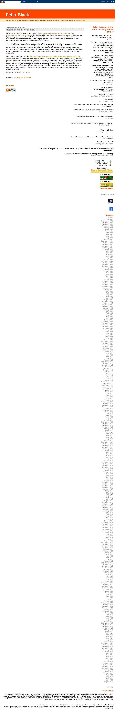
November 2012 (107, 405)
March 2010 (109, 351)
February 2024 (108, 631)
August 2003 (108, 219)
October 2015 (108, 464)
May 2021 (109, 576)
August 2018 (108, 521)
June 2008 (109, 316)
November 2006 (107, 284)
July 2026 (109, 680)
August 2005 (108, 259)
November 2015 (107, 465)
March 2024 (109, 633)
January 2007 (108, 288)
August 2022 (108, 601)
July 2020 (109, 559)
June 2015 (109, 457)
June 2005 (109, 256)
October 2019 (108, 544)
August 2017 (108, 501)
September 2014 (107, 442)
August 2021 (108, 581)
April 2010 (109, 353)
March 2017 (109, 492)
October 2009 (108, 343)
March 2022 (109, 593)
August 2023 (108, 621)
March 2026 (109, 673)
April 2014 (109, 434)
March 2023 (109, 613)
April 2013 (109, 413)
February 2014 (108, 430)
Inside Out (109, 118)
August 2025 (108, 661)
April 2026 (109, 675)
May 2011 (109, 375)
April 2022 (109, 594)
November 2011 (107, 385)
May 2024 (109, 636)
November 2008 (107, 325)
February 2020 (108, 551)
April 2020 (109, 554)
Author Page (81, 20)
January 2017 (108, 489)
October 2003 (108, 222)
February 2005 (108, 249)
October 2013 (108, 424)
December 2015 (107, 467)
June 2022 (109, 598)
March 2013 (109, 412)
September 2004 (107, 241)
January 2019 (108, 529)
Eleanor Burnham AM (105, 101)
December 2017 (107, 507)
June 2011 (109, 377)
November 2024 (107, 646)
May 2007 (109, 295)
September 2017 (107, 502)
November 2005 (107, 264)
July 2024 (109, 640)
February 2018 (108, 511)
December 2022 (107, 608)
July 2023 (109, 620)
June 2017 (109, 497)
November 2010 (107, 365)
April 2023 (109, 614)
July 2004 (109, 238)
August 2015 (108, 460)
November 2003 (107, 224)
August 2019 (108, 541)
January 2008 (108, 308)
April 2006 (109, 273)
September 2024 (107, 643)
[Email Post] (28, 72)
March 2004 (109, 231)
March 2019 (109, 532)
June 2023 (109, 618)
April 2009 (109, 333)
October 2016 (108, 484)
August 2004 (108, 239)
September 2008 (107, 321)
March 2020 (109, 553)
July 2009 (109, 338)
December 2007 (107, 306)
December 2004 (107, 246)
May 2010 (109, 355)
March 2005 (109, 251)
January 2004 (108, 228)
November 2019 (107, 546)
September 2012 (107, 402)
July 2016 (109, 479)
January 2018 (108, 509)
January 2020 (108, 549)
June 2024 (109, 638)
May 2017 (109, 496)
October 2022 (108, 604)
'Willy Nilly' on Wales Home (103, 144)
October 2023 (108, 625)
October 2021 (108, 584)
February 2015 (108, 450)
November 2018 (107, 526)
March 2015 (109, 452)
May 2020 (109, 556)
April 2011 (109, 373)
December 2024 (107, 648)
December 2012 (107, 407)
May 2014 (109, 435)
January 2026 (108, 670)
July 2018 (109, 519)
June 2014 (109, 437)
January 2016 (108, 469)
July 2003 (109, 217)
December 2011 (107, 387)
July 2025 (109, 660)
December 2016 (107, 487)
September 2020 (107, 563)
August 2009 (108, 340)
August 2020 (108, 561)
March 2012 (109, 392)
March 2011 (109, 372)
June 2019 (109, 537)
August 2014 (108, 440)
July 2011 (109, 378)
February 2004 (108, 229)
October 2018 (108, 524)
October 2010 (108, 363)
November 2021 (107, 586)
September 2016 (107, 482)
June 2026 (109, 678)
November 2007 (107, 305)
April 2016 (109, 474)
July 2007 (109, 298)
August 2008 (108, 320)
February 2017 (108, 491)
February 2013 (108, 410)
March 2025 (109, 653)
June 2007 (109, 296)
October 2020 (108, 564)
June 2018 (109, 517)
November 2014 (107, 445)
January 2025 (108, 650)
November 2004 (107, 244)
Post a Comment (24, 78)
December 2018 (107, 527)
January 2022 (108, 589)
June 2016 (109, 477)
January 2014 (108, 429)
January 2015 (108, 449)
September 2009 (107, 341)
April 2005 (109, 253)
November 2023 (107, 626)
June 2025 (109, 658)
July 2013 (109, 418)
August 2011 (108, 380)
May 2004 (109, 234)
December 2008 (107, 326)
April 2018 (109, 514)
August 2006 (108, 279)
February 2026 (108, 671)
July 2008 (109, 318)
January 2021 (108, 569)
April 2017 (109, 494)
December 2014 (107, 447)
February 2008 (108, 310)
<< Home (10, 86)
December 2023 (107, 628)
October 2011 (108, 383)
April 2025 (109, 655)
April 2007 (109, 293)
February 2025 (108, 651)
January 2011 (108, 368)
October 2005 (108, 263)
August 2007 (108, 300)
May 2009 (109, 335)
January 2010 (108, 348)
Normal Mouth (108, 84)
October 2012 (108, 403)
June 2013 (109, 417)
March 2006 (109, 271)
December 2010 (107, 367)
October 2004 (108, 243)
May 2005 (109, 254)
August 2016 (108, 480)
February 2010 (108, 350)
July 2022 (109, 599)
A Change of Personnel (105, 132)
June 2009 (109, 336)
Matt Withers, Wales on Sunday (102, 96)
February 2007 (108, 289)
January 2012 (108, 388)
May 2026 (109, 676)
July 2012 (109, 398)
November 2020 (107, 566)
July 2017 (109, 499)
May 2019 (109, 536)
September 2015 (107, 462)
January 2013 (108, 408)
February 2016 (108, 470)
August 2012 (108, 400)
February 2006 (108, 269)
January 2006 (108, 268)
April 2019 (109, 534)
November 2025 (107, 666)
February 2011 (108, 370)
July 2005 (109, 258)
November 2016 (107, 486)
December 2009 (107, 346)
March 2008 (109, 311)
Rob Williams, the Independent (102, 155)
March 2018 (109, 512)
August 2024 (108, 641)
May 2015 (109, 455)
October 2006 (108, 283)
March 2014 (109, 432)
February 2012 (108, 390)
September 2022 (107, 603)
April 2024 (109, 635)
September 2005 (107, 261)
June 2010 (109, 357)
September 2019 (107, 542)
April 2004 (109, 233)
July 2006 (109, 278)
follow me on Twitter (107, 194)
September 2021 (107, 583)
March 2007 (109, 291)
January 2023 (108, 609)
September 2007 (107, 301)
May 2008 (109, 315)
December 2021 (107, 588)
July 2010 (109, 358)
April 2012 (109, 393)
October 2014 (108, 444)
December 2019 (107, 547)
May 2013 (109, 415)
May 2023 (109, 616)
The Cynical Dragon (106, 111)
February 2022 (108, 591)
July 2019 (109, 539)
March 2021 (109, 573)
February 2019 (108, 531)
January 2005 (108, 248)
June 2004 (109, 236)
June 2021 (109, 578)
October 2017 (108, 504)
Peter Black (17, 14)
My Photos (109, 687)
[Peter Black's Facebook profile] (111, 210)
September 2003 (107, 221)
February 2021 (108, 571)
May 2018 (109, 516)
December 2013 (107, 427)
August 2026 (108, 682)
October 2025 (108, 665)
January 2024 (108, 630)
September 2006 (107, 281)
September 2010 (107, 362)
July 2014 (109, 439)
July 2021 (109, 579)
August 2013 (108, 420)
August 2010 (108, 360)
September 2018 (107, 522)
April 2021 (109, 574)
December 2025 (107, 668)
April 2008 (109, 313)
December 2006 (107, 286)
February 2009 (108, 330)
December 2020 (107, 568)
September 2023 (107, 623)
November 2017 (107, 506)
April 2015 (109, 454)
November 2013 (107, 425)
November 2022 (107, 606)
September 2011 (107, 382)
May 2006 (109, 274)
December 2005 (107, 266)
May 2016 (109, 475)
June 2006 (109, 276)
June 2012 (109, 397)
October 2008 (108, 323)
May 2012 (109, 395)
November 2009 (107, 345)
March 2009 (109, 331)
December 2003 (107, 226)
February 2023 (108, 611)
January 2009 (108, 328)
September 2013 (107, 422)
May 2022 (109, 596)
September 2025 (107, 663)
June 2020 (109, 558)
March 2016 (109, 472)
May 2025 (109, 656)
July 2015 (109, 459)
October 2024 (108, 645)
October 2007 (108, 303)
